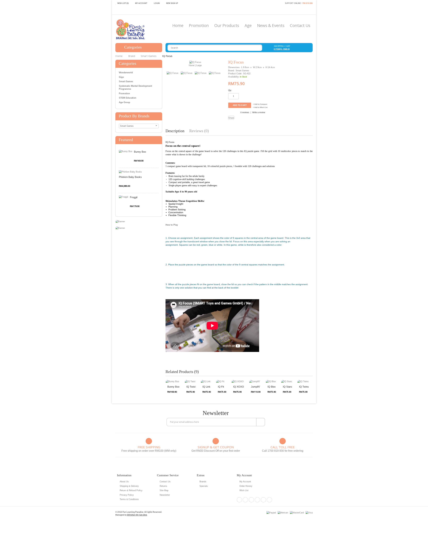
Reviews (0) (199, 131)
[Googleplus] (257, 499)
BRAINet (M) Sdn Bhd (137, 515)
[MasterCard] (297, 512)
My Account (245, 481)
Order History (245, 486)
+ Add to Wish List (260, 107)
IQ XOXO (238, 386)
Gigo (121, 77)
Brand (131, 56)
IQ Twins (304, 386)
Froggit (133, 197)
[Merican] (283, 512)
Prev (218, 69)
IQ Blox (272, 386)
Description (175, 131)
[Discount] (120, 221)
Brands (202, 481)
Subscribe (260, 422)
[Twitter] (251, 499)
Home (119, 56)
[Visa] (309, 512)
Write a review (258, 112)
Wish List (243, 490)
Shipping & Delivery (129, 486)
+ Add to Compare (260, 104)
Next (223, 69)
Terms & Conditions (129, 499)
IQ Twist (190, 386)
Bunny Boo (140, 151)
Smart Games (148, 56)
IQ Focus (167, 56)
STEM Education (127, 98)
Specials (203, 486)
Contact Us (165, 481)
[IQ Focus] (195, 62)
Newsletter (165, 495)
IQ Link (206, 386)
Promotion (124, 93)
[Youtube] (269, 499)
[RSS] (263, 499)
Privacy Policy (127, 495)
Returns (163, 486)
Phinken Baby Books (130, 177)
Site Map (164, 490)
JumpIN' (255, 386)
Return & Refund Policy (131, 490)
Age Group (124, 102)
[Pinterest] (245, 499)
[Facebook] (239, 499)
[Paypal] (271, 512)
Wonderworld (126, 72)
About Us (124, 481)
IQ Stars (287, 386)
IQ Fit (221, 386)
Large (199, 65)
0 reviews (244, 112)
